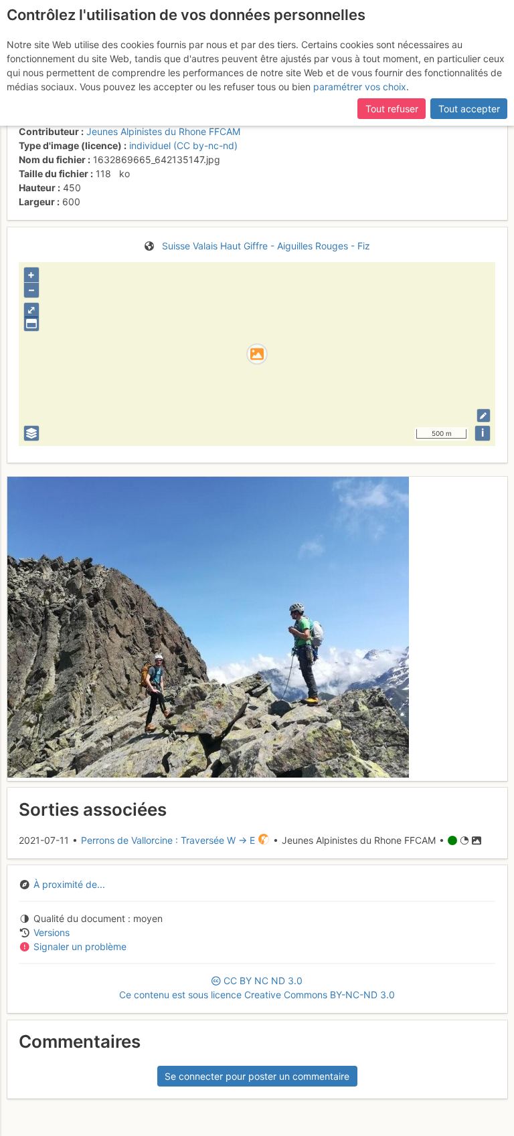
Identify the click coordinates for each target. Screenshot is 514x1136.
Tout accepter (469, 108)
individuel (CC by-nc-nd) (183, 145)
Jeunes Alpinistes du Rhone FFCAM (163, 131)
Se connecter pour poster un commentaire (257, 1076)
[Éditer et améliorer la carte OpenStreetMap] (483, 415)
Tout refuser (391, 108)
